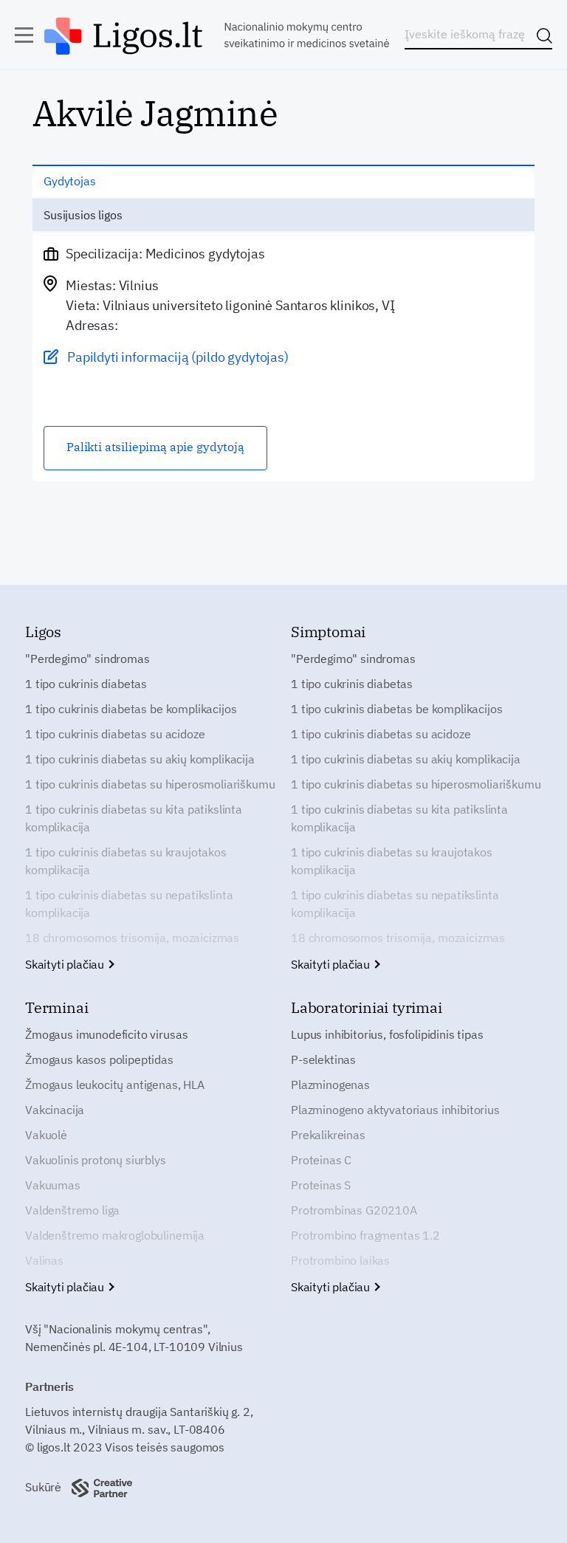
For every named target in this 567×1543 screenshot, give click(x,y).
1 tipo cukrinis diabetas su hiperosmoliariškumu (150, 784)
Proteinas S (321, 1185)
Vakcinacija (54, 1109)
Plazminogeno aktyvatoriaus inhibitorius (395, 1109)
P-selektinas (323, 1059)
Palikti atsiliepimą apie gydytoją (155, 446)
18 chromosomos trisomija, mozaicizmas (132, 937)
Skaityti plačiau (66, 964)
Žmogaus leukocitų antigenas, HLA (115, 1084)
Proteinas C (321, 1159)
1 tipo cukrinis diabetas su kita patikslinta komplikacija (133, 818)
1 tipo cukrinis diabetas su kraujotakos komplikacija (126, 861)
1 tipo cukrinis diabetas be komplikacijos (130, 708)
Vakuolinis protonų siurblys (95, 1159)
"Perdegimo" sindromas (87, 658)
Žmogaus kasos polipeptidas (99, 1059)
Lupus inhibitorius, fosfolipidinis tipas (387, 1034)
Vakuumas (52, 1185)
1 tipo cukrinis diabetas (86, 683)
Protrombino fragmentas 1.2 (365, 1235)
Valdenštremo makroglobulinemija (115, 1235)
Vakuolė (46, 1134)
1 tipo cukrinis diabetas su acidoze (115, 733)
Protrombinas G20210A (354, 1210)
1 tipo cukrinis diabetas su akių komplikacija (140, 759)
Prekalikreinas (328, 1134)
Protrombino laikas (340, 1260)
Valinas (44, 1260)
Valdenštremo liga (72, 1210)
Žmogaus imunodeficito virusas (106, 1034)
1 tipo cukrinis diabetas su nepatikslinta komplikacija (129, 903)
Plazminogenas (330, 1084)
